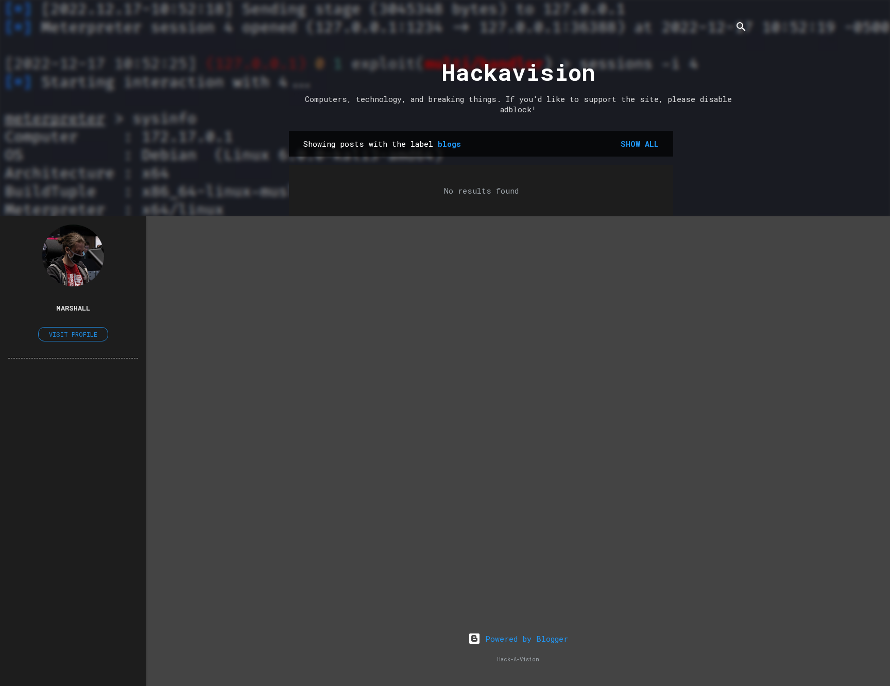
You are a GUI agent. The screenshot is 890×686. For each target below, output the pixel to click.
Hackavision (518, 72)
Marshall (73, 308)
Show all (640, 144)
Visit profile (73, 334)
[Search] (741, 28)
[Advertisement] (714, 285)
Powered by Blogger (524, 638)
